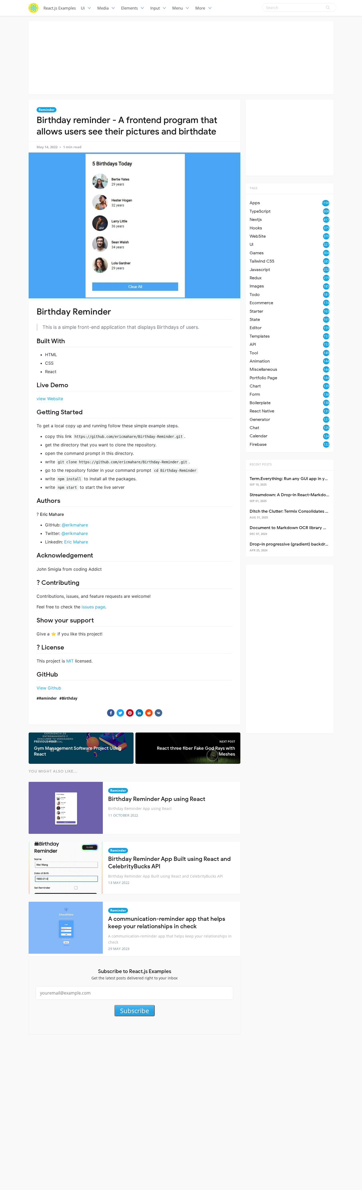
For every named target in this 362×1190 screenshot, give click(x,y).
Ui (83, 8)
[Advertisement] (181, 57)
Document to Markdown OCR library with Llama (297, 527)
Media (103, 8)
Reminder (46, 109)
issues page (93, 606)
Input (155, 8)
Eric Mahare (76, 541)
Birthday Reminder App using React (156, 799)
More (200, 8)
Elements (129, 8)
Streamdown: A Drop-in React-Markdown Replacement (304, 495)
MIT (70, 661)
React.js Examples (59, 8)
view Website (50, 398)
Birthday (69, 698)
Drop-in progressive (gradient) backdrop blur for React (304, 544)
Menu (177, 8)
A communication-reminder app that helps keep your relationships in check (166, 922)
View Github (49, 688)
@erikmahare (75, 525)
